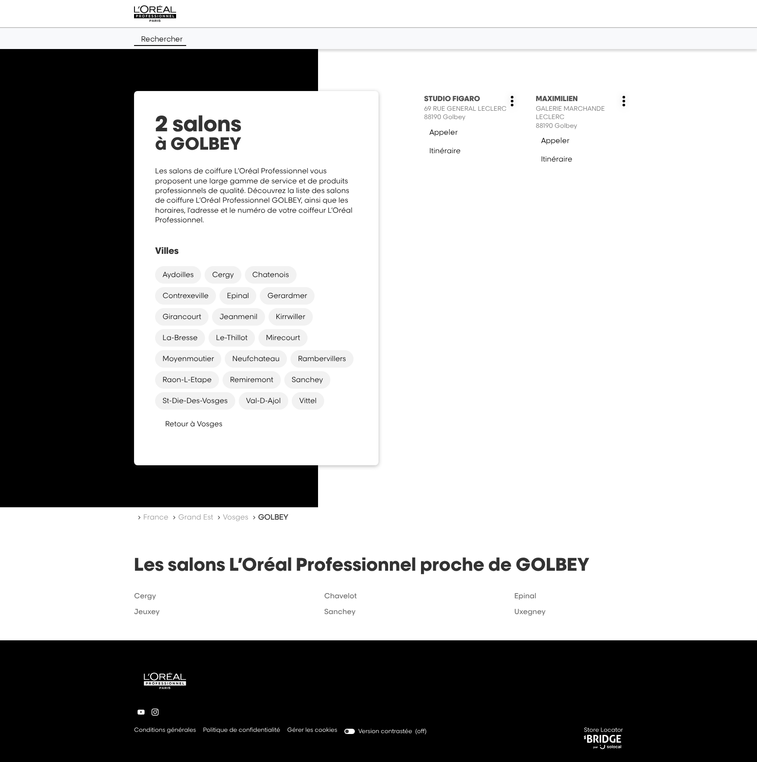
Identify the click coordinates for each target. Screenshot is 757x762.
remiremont (251, 379)
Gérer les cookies (312, 730)
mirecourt (283, 337)
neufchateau (255, 358)
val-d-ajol (263, 400)
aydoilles (178, 274)
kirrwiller (290, 316)
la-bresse (180, 337)
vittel (308, 400)
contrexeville (186, 295)
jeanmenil (238, 316)
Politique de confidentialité (241, 730)
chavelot (340, 595)
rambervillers (322, 358)
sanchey (307, 379)
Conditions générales (165, 730)
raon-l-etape (187, 379)
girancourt (182, 316)
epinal (238, 295)
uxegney (529, 611)
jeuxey (146, 611)
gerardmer (287, 295)
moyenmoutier (188, 358)
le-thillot (232, 337)
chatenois (270, 274)
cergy (223, 274)
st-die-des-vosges (195, 400)
